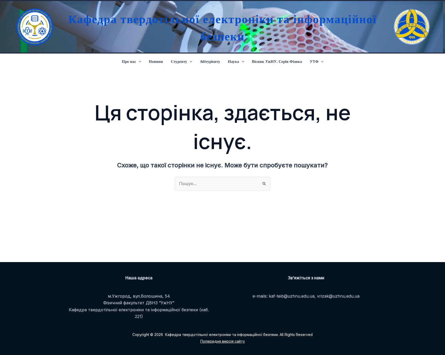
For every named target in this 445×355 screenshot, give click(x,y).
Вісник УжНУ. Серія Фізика (277, 61)
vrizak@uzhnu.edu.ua (338, 296)
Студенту (179, 61)
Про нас (129, 61)
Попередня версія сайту (222, 341)
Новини (156, 61)
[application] (138, 61)
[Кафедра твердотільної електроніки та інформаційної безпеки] (33, 26)
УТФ (314, 61)
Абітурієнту (210, 61)
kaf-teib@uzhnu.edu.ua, (292, 296)
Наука (233, 61)
